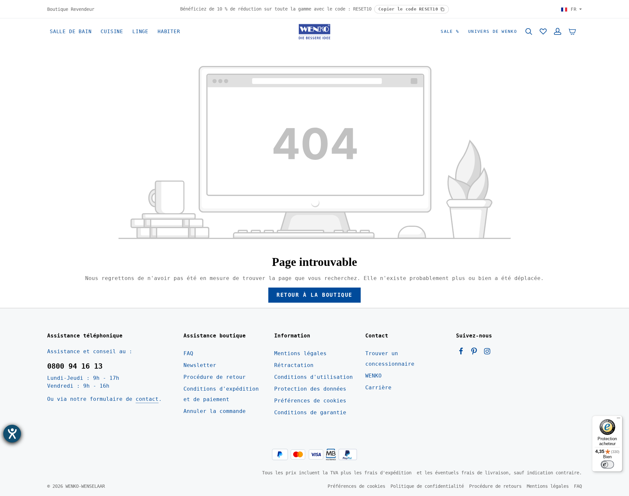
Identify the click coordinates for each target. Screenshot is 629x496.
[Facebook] (462, 353)
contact (147, 399)
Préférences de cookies (310, 401)
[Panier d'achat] (572, 31)
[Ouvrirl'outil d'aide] (12, 433)
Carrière (378, 387)
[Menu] (618, 419)
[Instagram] (487, 353)
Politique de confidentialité (427, 486)
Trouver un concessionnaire (389, 358)
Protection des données (310, 389)
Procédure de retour (214, 377)
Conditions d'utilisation (313, 377)
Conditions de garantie (310, 412)
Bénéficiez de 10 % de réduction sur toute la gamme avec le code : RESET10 (277, 8)
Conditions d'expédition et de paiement (221, 394)
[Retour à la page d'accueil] (314, 31)
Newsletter (199, 365)
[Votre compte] (557, 31)
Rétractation (294, 365)
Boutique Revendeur (70, 8)
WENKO (373, 376)
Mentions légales (300, 353)
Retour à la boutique (314, 295)
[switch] (607, 464)
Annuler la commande (214, 411)
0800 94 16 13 (75, 366)
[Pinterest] (475, 353)
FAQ (188, 353)
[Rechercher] (528, 31)
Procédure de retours (495, 486)
